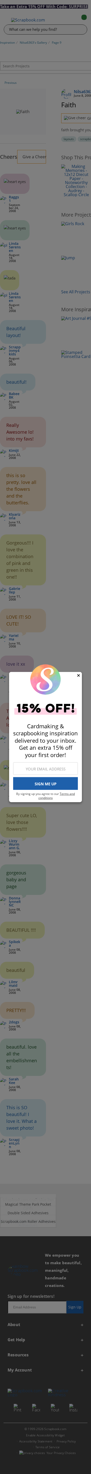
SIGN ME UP (45, 783)
